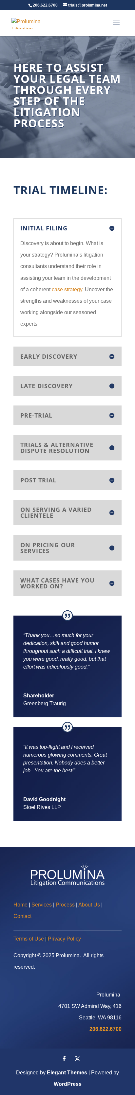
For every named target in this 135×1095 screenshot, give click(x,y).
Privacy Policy (64, 939)
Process (65, 904)
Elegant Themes (67, 1072)
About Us (89, 904)
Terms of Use (28, 939)
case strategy (67, 289)
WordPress (68, 1084)
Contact (22, 916)
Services (42, 904)
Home (20, 904)
